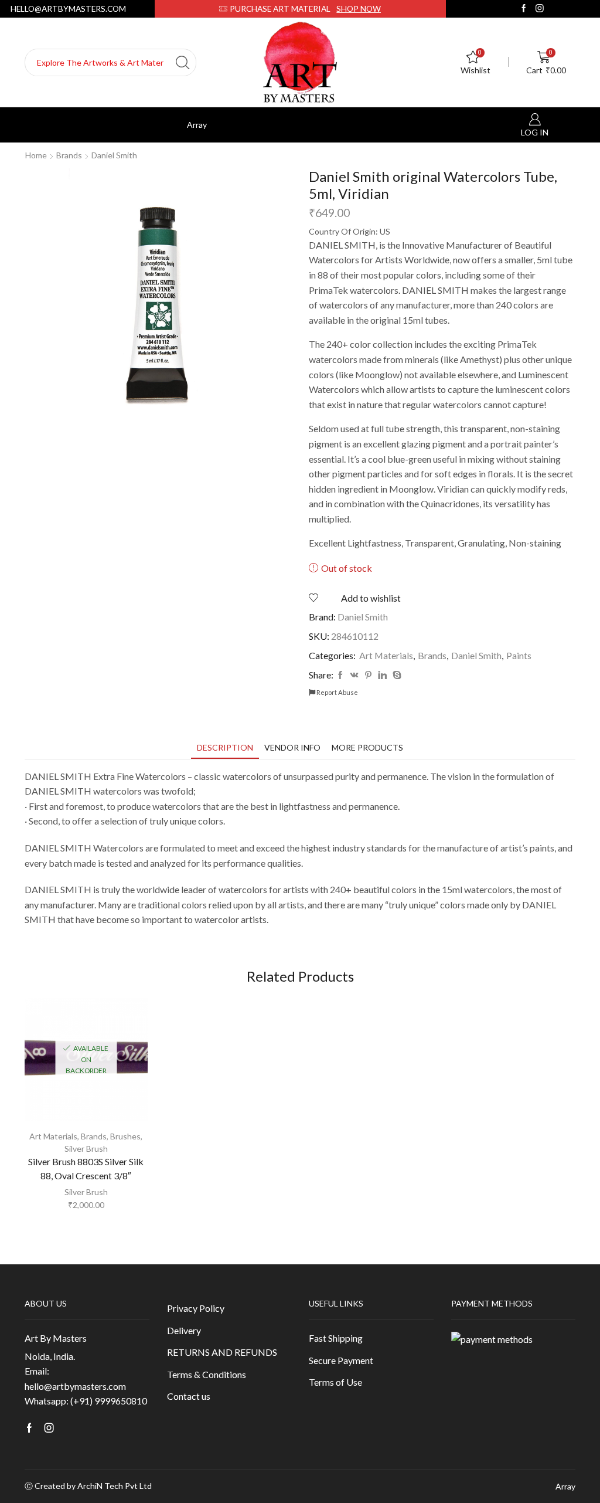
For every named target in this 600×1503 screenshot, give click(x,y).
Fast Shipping (336, 1337)
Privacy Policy (195, 1308)
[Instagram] (540, 8)
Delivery (184, 1330)
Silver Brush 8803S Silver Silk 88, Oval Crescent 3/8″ (86, 1168)
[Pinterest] (368, 675)
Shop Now (358, 8)
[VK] (354, 675)
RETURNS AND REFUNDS (222, 1352)
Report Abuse (336, 692)
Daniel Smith (114, 155)
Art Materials (386, 655)
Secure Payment (341, 1360)
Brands (69, 155)
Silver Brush (86, 1148)
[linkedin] (382, 675)
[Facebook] (524, 8)
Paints (518, 655)
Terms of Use (335, 1381)
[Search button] (182, 62)
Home (36, 155)
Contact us (188, 1396)
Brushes (125, 1136)
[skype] (395, 675)
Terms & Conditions (206, 1374)
